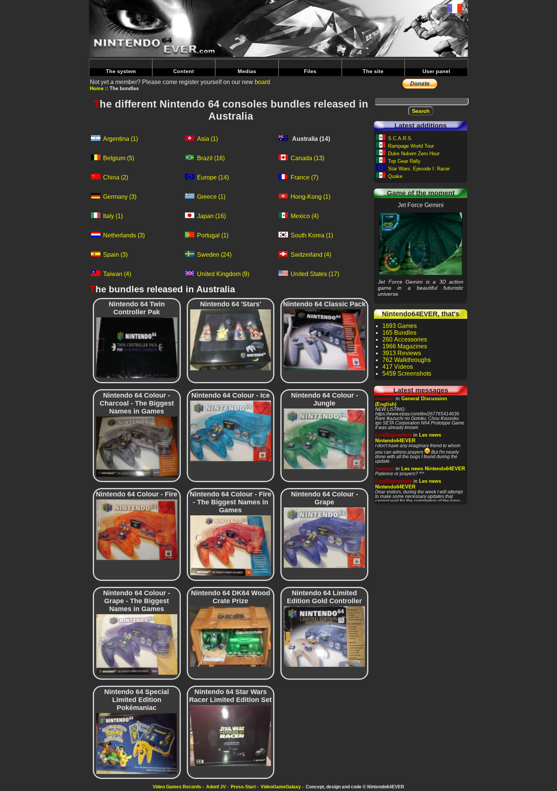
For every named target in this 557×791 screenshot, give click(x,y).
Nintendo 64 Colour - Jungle (324, 438)
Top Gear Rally (404, 161)
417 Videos (397, 367)
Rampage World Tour (411, 146)
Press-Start (243, 787)
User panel (436, 71)
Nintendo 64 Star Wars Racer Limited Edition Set (230, 735)
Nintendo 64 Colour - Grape (324, 537)
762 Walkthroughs (406, 360)
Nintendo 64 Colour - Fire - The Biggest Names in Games (231, 545)
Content (183, 71)
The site (373, 71)
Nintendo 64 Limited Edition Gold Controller (324, 636)
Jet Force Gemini (421, 243)
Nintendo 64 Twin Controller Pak (136, 347)
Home (96, 88)
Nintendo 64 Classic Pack (324, 340)
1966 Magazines (404, 346)
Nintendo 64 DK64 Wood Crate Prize (230, 636)
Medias (247, 71)
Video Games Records (177, 787)
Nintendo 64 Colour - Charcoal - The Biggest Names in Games (137, 446)
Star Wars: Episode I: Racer (419, 169)
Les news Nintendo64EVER (408, 437)
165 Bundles (399, 332)
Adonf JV (216, 787)
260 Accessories (404, 339)
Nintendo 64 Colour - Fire (136, 529)
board (262, 82)
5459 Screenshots (406, 373)
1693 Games (399, 326)
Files (310, 71)
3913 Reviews (401, 353)
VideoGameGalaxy (281, 787)
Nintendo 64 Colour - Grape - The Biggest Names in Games (137, 644)
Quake (395, 176)
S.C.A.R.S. (400, 138)
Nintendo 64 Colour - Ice (230, 430)
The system (121, 71)
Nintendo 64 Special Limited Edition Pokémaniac (136, 743)
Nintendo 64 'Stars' (230, 340)
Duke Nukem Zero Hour (414, 153)
